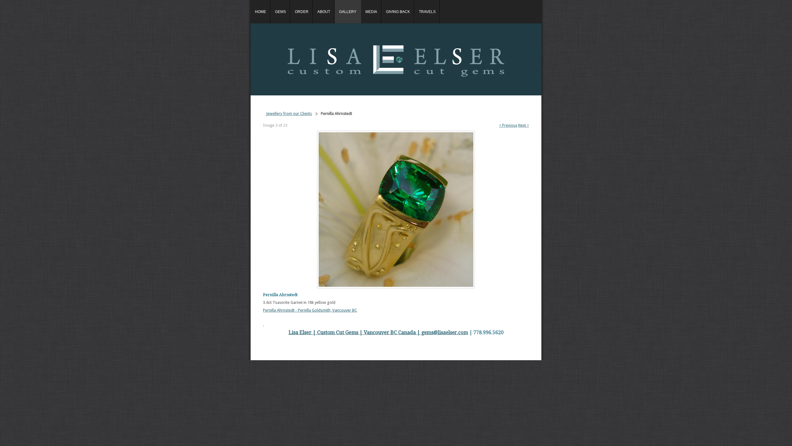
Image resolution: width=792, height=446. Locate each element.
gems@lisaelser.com (444, 332)
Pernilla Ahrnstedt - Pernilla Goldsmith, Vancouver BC (310, 310)
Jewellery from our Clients (289, 113)
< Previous (508, 125)
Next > (523, 125)
